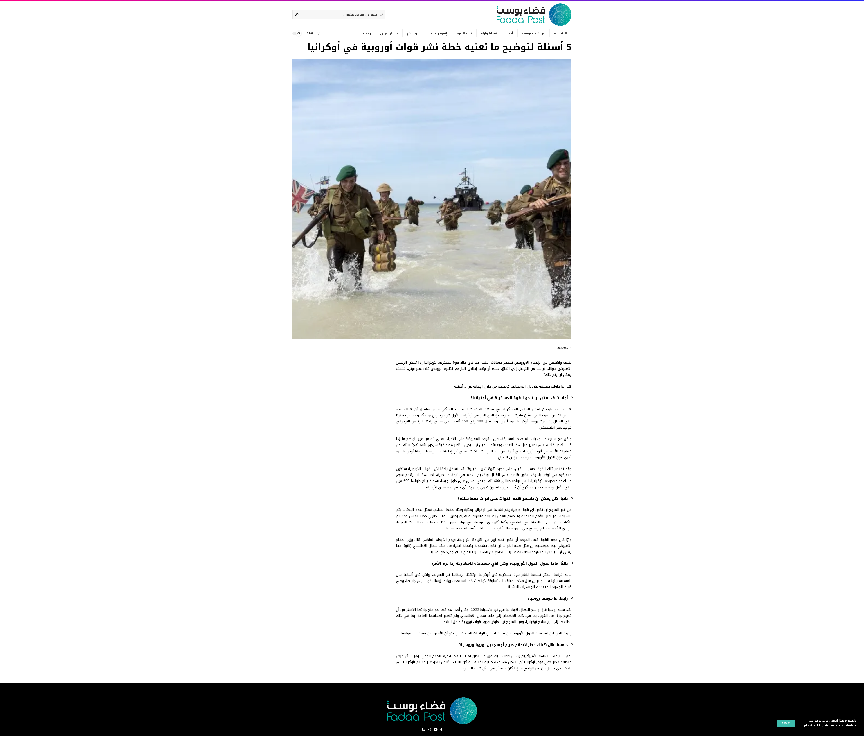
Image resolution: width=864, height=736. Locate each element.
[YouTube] (435, 730)
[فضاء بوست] (534, 14)
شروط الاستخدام (815, 725)
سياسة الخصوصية (843, 725)
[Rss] (423, 730)
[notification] (319, 33)
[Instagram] (429, 730)
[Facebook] (441, 730)
